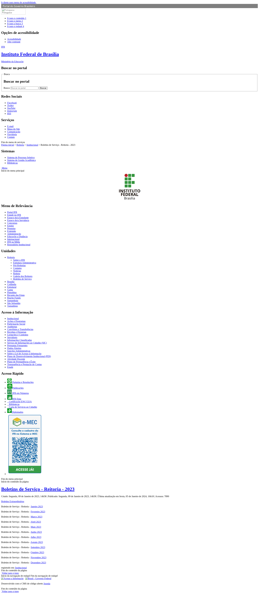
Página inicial (7, 145)
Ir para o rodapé (15, 26)
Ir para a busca (15, 23)
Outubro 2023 (37, 552)
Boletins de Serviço (22, 279)
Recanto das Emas (16, 295)
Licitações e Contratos (17, 334)
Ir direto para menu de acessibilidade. (18, 2)
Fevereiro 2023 (38, 511)
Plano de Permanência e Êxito (21, 361)
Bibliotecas (12, 163)
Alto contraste (13, 41)
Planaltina (11, 292)
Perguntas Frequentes (17, 345)
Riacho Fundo (14, 298)
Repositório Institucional (18, 244)
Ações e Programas (16, 321)
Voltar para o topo (10, 573)
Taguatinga (12, 306)
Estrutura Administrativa (24, 262)
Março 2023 (36, 516)
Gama (10, 289)
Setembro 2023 (38, 547)
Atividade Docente (16, 359)
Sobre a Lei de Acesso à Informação (24, 353)
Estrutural (11, 287)
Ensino (10, 225)
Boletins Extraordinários (12, 501)
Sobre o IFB (19, 260)
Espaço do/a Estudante (18, 217)
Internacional (13, 239)
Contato (11, 137)
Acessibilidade (14, 39)
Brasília (10, 281)
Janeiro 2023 (37, 506)
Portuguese (7, 13)
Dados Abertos (14, 348)
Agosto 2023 (37, 542)
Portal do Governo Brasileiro (19, 6)
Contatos (17, 268)
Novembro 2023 (38, 557)
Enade (10, 367)
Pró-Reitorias (19, 265)
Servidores (12, 337)
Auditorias (12, 326)
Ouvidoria (12, 134)
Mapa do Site (13, 129)
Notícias (17, 271)
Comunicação (13, 131)
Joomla (46, 583)
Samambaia (12, 300)
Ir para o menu (15, 21)
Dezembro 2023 (38, 562)
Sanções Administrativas (18, 351)
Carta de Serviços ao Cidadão (22, 407)
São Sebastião (13, 303)
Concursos (12, 223)
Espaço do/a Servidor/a (18, 220)
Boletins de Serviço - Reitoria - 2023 (37, 489)
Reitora (16, 273)
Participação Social (16, 324)
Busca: (7, 88)
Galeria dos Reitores (22, 276)
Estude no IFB (14, 215)
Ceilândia (11, 284)
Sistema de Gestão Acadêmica (21, 160)
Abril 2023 (36, 522)
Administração (14, 234)
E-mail (10, 126)
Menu (4, 168)
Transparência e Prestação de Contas (24, 364)
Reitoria (20, 145)
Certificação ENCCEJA (20, 401)
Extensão (11, 231)
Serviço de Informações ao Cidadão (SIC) (27, 343)
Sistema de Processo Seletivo (21, 157)
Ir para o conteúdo (16, 18)
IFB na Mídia (13, 242)
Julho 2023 (36, 537)
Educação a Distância (17, 236)
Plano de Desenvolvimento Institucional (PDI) (29, 356)
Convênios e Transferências (20, 329)
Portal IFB (12, 212)
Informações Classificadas (19, 340)
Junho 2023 (36, 532)
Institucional (32, 145)
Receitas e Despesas (16, 332)
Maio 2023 (36, 527)
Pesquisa (11, 228)
